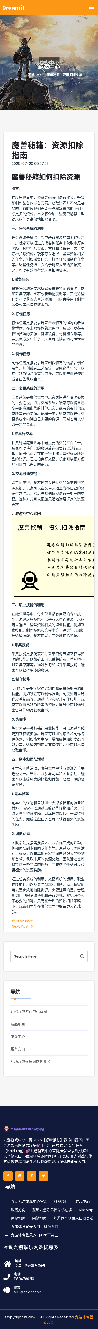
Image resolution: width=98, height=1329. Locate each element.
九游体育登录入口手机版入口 (34, 1226)
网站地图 (18, 1218)
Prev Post (24, 921)
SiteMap (86, 1210)
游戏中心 (17, 1036)
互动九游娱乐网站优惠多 (30, 1061)
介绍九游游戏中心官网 (28, 1011)
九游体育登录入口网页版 (73, 1218)
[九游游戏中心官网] (28, 1128)
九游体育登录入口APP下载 (32, 1235)
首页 (19, 74)
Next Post (21, 926)
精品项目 (17, 1024)
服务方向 (17, 1049)
